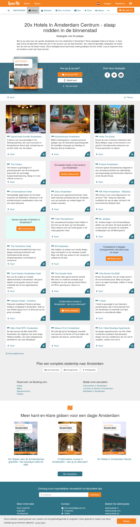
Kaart (11, 97)
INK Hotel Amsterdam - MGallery (114, 191)
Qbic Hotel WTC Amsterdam (24, 327)
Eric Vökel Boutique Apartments (114, 327)
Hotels (19, 385)
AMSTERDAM (19, 10)
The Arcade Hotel (63, 273)
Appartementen (23, 391)
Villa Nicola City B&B (109, 273)
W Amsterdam (61, 246)
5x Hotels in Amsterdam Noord (114, 459)
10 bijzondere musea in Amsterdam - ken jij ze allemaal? (70, 460)
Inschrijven (94, 494)
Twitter (67, 513)
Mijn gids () (127, 10)
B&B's (19, 388)
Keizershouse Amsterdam (67, 136)
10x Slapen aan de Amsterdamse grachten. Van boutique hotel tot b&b (26, 461)
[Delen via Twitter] (114, 75)
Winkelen (47, 10)
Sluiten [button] (126, 521)
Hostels (20, 393)
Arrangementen (72, 370)
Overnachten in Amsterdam (95, 385)
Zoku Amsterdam (62, 191)
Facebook (68, 510)
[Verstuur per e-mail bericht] (121, 75)
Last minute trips (52, 370)
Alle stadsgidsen (70, 474)
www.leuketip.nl (111, 508)
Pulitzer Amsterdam (108, 164)
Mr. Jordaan (104, 218)
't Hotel (102, 300)
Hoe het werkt (71, 86)
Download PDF (71, 74)
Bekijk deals (115, 258)
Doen (89, 10)
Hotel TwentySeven (64, 218)
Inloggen (107, 3)
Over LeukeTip (23, 508)
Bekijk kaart (71, 80)
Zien (79, 10)
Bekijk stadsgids (71, 310)
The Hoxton (16, 164)
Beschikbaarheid (71, 174)
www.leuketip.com (113, 510)
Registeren (120, 3)
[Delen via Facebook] (107, 75)
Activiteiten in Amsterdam (94, 391)
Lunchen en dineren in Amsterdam (98, 388)
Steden (27, 3)
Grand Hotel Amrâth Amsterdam (26, 136)
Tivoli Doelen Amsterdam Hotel (25, 273)
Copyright (21, 510)
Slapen (101, 10)
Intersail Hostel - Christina (23, 300)
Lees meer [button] (40, 523)
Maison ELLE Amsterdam (67, 327)
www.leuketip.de (112, 513)
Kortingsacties (27, 228)
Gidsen (37, 3)
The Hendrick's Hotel (20, 246)
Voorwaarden (22, 513)
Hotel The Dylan (106, 136)
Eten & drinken (64, 10)
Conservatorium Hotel (21, 191)
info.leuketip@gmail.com (75, 508)
